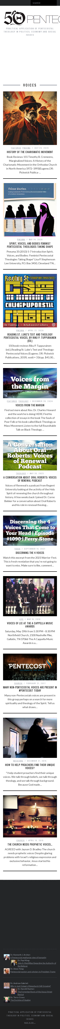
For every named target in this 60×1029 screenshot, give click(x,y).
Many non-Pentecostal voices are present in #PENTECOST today (30, 688)
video (17, 548)
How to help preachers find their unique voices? (30, 766)
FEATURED (16, 148)
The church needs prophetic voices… (30, 844)
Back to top (29, 1023)
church (18, 683)
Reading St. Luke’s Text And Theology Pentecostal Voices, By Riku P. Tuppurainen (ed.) (30, 338)
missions (18, 761)
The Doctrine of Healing (20, 1000)
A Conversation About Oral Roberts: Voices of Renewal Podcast (30, 478)
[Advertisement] (30, 61)
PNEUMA (26, 148)
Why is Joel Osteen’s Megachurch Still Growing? (30, 986)
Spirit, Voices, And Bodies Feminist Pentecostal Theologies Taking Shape (30, 245)
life (22, 619)
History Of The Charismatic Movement (30, 152)
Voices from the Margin (30, 405)
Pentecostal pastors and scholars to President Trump (32, 972)
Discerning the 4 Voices (30, 553)
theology (23, 401)
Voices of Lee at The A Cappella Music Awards (30, 624)
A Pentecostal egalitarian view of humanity (28, 957)
